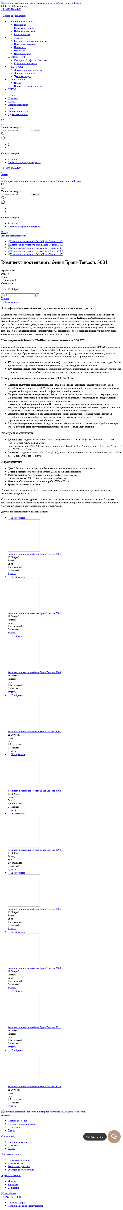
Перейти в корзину (18, 162)
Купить (5, 298)
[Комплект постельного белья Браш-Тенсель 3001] (24, 728)
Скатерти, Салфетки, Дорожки (31, 60)
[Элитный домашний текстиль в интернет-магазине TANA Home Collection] (41, 2)
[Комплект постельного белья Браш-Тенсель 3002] (24, 787)
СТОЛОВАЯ (18, 57)
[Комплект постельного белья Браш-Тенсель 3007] (24, 609)
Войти (22, 15)
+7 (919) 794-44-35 (11, 9)
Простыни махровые (25, 44)
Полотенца (20, 24)
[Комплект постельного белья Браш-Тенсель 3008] (24, 964)
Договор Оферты (17, 1202)
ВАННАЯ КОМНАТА (23, 21)
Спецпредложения (18, 104)
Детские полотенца (24, 73)
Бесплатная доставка (19, 1166)
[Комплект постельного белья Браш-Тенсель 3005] (24, 905)
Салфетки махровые (25, 28)
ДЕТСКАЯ (17, 66)
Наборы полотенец (24, 31)
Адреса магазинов (18, 114)
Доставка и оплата (18, 111)
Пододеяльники (22, 53)
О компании (8, 1136)
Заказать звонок (10, 15)
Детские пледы (22, 76)
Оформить (35, 162)
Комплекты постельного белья (30, 40)
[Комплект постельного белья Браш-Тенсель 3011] (24, 1024)
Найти (36, 130)
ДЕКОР (12, 89)
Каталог (12, 95)
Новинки (13, 98)
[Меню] (2, 178)
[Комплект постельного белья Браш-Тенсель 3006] (24, 550)
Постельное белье (17, 1120)
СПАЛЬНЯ (17, 37)
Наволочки (20, 47)
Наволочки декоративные (28, 86)
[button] (10, 301)
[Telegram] (1, 12)
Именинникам (16, 1163)
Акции (11, 101)
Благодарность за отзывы (21, 1169)
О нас (11, 107)
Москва (12, 1181)
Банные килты (22, 34)
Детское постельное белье (28, 69)
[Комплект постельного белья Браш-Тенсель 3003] (24, 846)
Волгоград (13, 1184)
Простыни (19, 50)
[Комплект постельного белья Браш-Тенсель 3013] (24, 1083)
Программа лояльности (20, 1159)
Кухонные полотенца (25, 63)
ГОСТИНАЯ (18, 79)
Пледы (17, 82)
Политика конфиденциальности (25, 1205)
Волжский (13, 1187)
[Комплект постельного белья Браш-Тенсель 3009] (24, 669)
